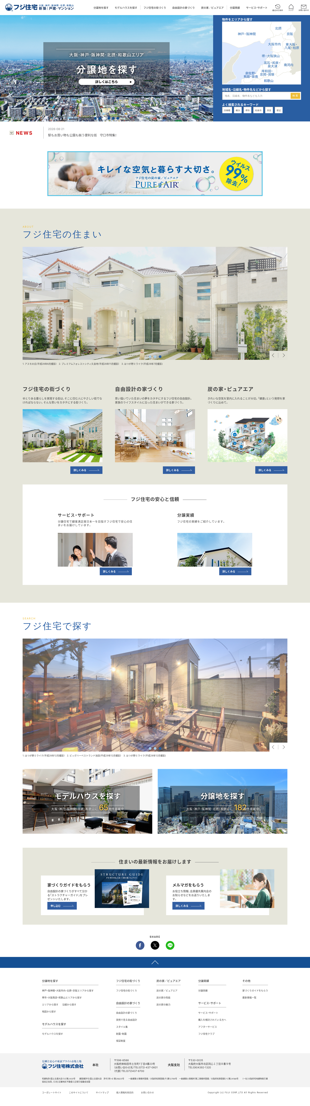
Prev (273, 355)
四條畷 (227, 110)
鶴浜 (238, 110)
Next (282, 355)
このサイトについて (78, 1092)
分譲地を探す (101, 7)
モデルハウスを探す (126, 7)
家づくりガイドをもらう (255, 990)
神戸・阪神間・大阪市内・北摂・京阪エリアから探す (68, 990)
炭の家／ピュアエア (212, 7)
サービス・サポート (256, 7)
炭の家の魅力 (163, 1004)
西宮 (269, 110)
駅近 (279, 110)
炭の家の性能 (163, 997)
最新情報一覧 (249, 997)
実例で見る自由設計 (126, 1019)
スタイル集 (122, 1026)
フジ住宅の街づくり (155, 7)
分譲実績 (235, 7)
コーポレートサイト (51, 1092)
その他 (246, 981)
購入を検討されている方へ (212, 1019)
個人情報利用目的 (124, 1092)
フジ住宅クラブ (206, 1033)
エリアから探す (50, 1004)
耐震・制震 (121, 1033)
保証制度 (120, 1040)
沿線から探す (69, 1004)
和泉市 (258, 110)
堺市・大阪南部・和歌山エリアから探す (62, 997)
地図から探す (49, 1011)
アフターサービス (207, 1026)
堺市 (247, 110)
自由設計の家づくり (183, 7)
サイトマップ (102, 1092)
